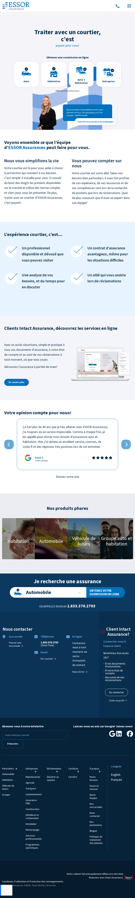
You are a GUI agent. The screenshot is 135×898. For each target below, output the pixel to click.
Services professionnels (34, 837)
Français (116, 780)
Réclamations (53, 768)
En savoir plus (16, 382)
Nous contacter (95, 814)
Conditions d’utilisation (14, 881)
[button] (9, 444)
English (115, 775)
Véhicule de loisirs (8, 787)
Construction (32, 809)
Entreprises (32, 768)
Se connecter (116, 692)
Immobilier (31, 824)
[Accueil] (16, 6)
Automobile (38, 592)
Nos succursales (96, 805)
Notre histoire (94, 778)
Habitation (7, 779)
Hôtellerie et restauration (32, 816)
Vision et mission (94, 787)
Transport (31, 788)
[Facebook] (130, 735)
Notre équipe (93, 796)
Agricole (30, 782)
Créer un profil (116, 700)
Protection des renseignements (46, 881)
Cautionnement (34, 794)
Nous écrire (78, 671)
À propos (94, 768)
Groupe (6, 794)
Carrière (72, 776)
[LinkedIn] (119, 735)
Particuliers (8, 768)
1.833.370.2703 (81, 606)
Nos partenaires (96, 823)
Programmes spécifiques (32, 846)
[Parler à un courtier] (118, 7)
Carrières (73, 768)
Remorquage (32, 829)
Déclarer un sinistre (53, 778)
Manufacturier (33, 776)
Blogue (93, 830)
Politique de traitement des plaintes (96, 840)
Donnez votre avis (67, 477)
